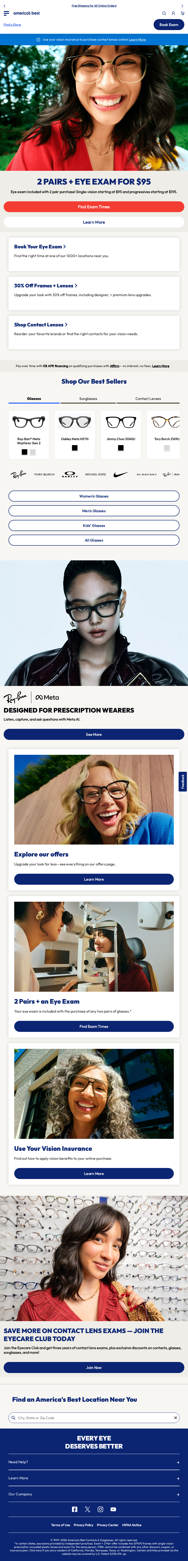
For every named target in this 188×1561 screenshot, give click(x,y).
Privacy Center (108, 1525)
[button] (12, 24)
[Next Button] (183, 5)
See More (94, 734)
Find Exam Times (94, 206)
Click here (35, 1550)
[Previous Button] (5, 5)
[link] (26, 13)
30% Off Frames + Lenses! (105, 5)
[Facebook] (74, 1509)
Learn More (94, 222)
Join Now (94, 1367)
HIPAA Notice (131, 1525)
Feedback (183, 782)
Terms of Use (60, 1525)
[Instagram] (100, 1509)
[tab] (34, 399)
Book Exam (169, 24)
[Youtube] (113, 1509)
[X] (87, 1509)
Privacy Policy (83, 1525)
